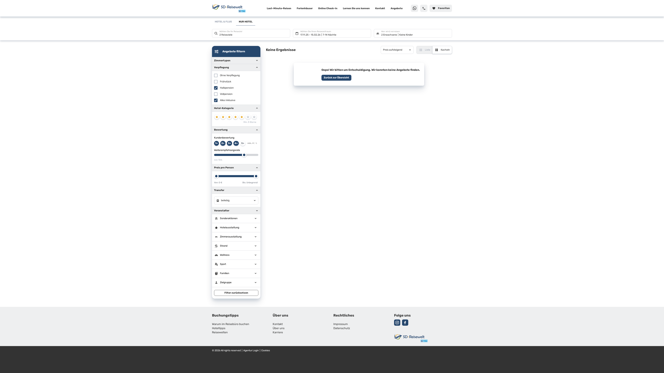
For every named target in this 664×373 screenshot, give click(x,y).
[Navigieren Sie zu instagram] (397, 322)
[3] (229, 116)
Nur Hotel (245, 22)
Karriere (278, 333)
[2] (223, 116)
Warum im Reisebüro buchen (230, 324)
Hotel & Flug (223, 22)
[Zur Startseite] (234, 8)
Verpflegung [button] (221, 67)
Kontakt (380, 8)
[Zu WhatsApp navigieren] (414, 8)
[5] (241, 116)
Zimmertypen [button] (222, 61)
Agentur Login (251, 350)
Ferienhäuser (305, 8)
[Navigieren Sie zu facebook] (405, 322)
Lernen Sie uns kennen (356, 8)
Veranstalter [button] (221, 211)
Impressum (340, 324)
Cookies (265, 350)
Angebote (397, 8)
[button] (236, 108)
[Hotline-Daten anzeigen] (423, 8)
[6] (248, 116)
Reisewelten (220, 333)
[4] (235, 116)
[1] (216, 116)
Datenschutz (341, 328)
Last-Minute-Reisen (279, 8)
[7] (254, 116)
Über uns (278, 328)
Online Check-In (327, 8)
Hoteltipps (218, 328)
